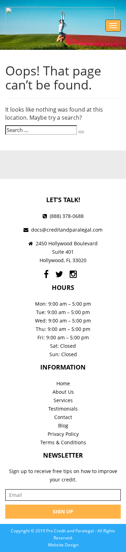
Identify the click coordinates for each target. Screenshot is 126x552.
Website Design (63, 545)
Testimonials (63, 408)
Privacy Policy (63, 434)
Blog (63, 425)
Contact (63, 417)
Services (63, 400)
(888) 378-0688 (67, 216)
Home (63, 383)
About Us (63, 391)
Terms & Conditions (63, 442)
